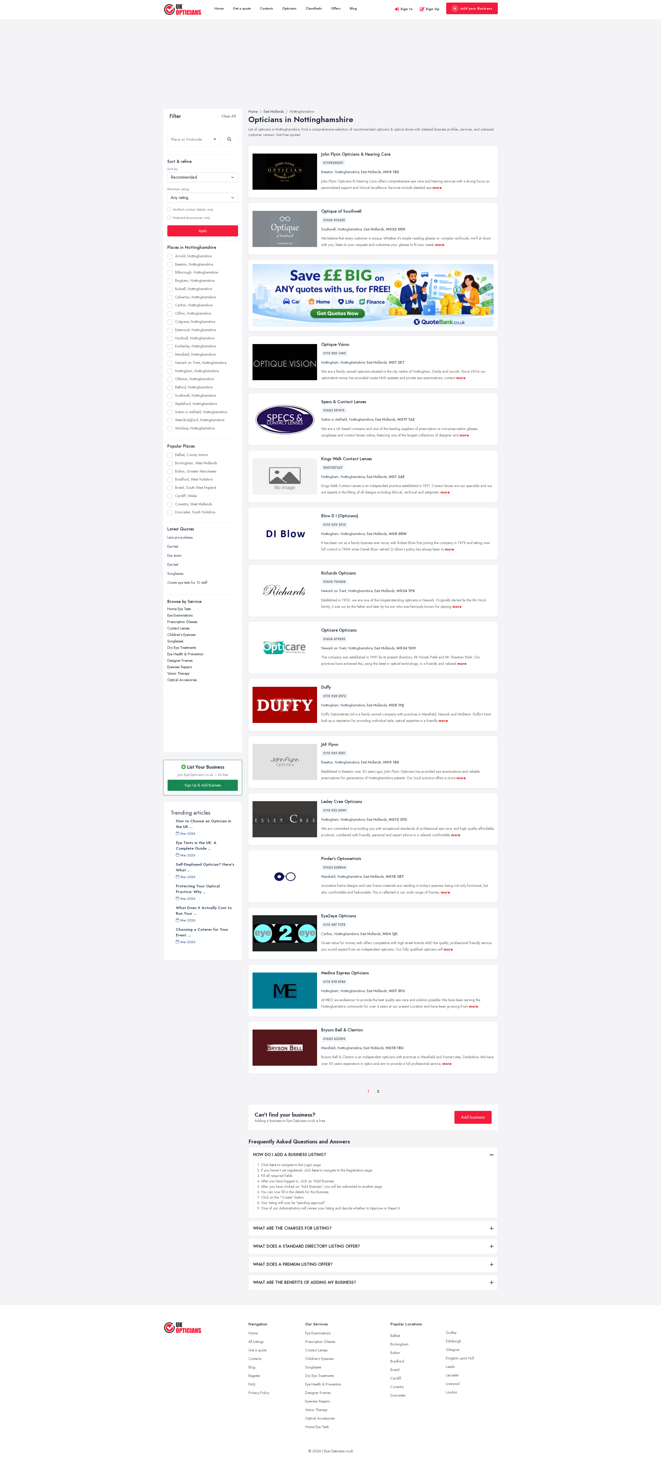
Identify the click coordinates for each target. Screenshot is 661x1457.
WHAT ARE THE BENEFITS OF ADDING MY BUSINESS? (304, 1282)
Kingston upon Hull (460, 1358)
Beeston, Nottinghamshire (194, 264)
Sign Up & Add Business (203, 785)
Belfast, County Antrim (191, 454)
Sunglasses (175, 573)
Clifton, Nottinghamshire (193, 313)
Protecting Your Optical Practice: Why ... (198, 889)
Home (219, 8)
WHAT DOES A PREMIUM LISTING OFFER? (293, 1264)
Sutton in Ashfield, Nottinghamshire (201, 411)
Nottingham (330, 362)
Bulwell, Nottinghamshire (193, 288)
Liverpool (453, 1383)
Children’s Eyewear (181, 634)
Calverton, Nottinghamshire (195, 296)
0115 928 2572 (334, 696)
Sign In (406, 8)
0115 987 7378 (334, 924)
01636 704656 (334, 581)
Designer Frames (180, 660)
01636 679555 (334, 639)
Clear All (228, 116)
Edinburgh (453, 1341)
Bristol (394, 1369)
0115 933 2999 (334, 810)
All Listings (256, 1341)
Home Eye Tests (179, 608)
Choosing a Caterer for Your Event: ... (202, 932)
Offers (336, 8)
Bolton (395, 1352)
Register (254, 1375)
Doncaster (398, 1395)
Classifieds (314, 8)
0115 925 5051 (334, 753)
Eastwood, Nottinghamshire (195, 329)
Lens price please (180, 537)
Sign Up (432, 8)
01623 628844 (334, 867)
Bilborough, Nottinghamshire (196, 272)
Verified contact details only (193, 209)
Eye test (172, 546)
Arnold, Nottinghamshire (193, 255)
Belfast (395, 1335)
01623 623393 (334, 1039)
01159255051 (333, 163)
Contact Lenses (178, 628)
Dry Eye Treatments (181, 647)
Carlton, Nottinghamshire (194, 305)
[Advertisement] (330, 70)
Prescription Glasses (182, 621)
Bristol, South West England (195, 487)
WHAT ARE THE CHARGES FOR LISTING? (292, 1228)
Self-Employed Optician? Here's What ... (205, 867)
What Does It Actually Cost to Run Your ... (204, 910)
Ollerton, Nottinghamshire (194, 378)
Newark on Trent (333, 590)
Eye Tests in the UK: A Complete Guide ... (196, 845)
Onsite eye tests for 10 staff (187, 582)
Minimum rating (178, 189)
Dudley (451, 1332)
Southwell (328, 229)
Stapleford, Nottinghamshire (196, 403)
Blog (353, 8)
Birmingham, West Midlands (196, 462)
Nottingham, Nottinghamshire (197, 370)
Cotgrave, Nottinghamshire (195, 321)
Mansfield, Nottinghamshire (195, 354)
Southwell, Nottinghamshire (195, 395)
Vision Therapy (178, 673)
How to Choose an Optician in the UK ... (203, 824)
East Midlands (371, 171)
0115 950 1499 (334, 353)
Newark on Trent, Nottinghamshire (200, 362)
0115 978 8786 (334, 982)
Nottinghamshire (347, 171)
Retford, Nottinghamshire (194, 387)
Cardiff (395, 1378)
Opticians (289, 8)
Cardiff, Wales (186, 495)
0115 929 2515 (334, 524)
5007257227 (333, 467)
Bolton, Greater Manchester (196, 471)
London (451, 1392)
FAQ (251, 1384)
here (273, 1164)
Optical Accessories (182, 679)
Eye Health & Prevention (185, 654)
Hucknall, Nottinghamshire (194, 337)
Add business (473, 1117)
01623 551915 (333, 410)
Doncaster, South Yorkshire (195, 512)
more (437, 187)
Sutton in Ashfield (334, 419)
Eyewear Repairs (179, 667)
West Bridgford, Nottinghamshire (199, 420)
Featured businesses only (191, 217)
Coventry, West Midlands (193, 503)
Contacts (266, 8)
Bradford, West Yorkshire (194, 479)
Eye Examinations (180, 615)
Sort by (172, 169)
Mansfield (328, 876)
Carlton (326, 933)
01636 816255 (334, 220)
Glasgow (453, 1349)
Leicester (452, 1375)
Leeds (450, 1366)
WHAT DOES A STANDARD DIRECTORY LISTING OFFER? (306, 1246)
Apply (203, 230)
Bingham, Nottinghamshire (195, 280)
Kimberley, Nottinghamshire (195, 346)
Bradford (397, 1361)
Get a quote (242, 8)
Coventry (397, 1386)
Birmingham (399, 1344)
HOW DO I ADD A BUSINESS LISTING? (289, 1155)
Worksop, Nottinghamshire (195, 428)
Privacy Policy (258, 1392)
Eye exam (174, 555)
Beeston (327, 171)
